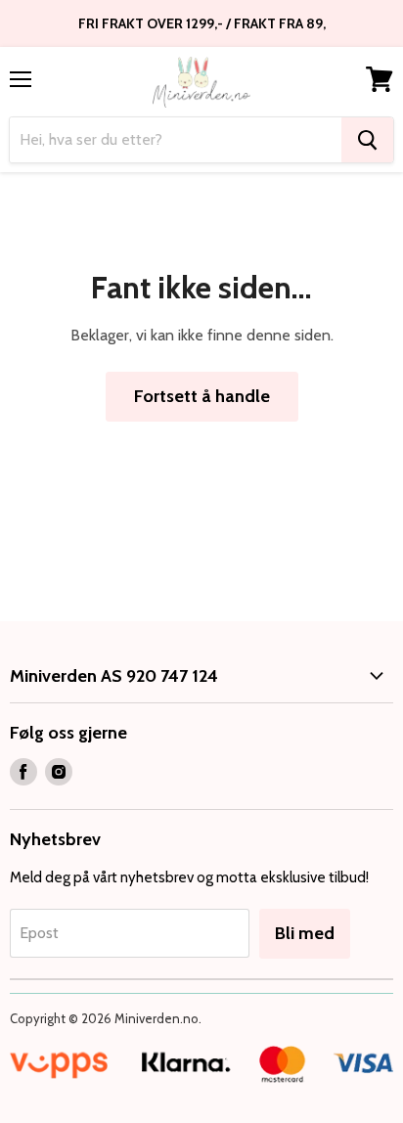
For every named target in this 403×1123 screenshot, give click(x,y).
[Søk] (367, 139)
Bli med (305, 933)
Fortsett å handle (202, 396)
